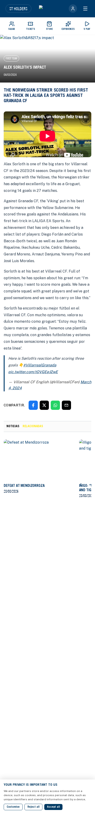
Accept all (53, 807)
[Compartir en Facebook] (33, 405)
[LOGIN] (73, 8)
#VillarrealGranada (39, 365)
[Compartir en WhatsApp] (55, 405)
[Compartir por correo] (66, 405)
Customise (13, 807)
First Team (11, 58)
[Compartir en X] (44, 405)
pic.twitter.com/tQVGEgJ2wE (33, 372)
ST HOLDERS (18, 8)
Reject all (33, 807)
